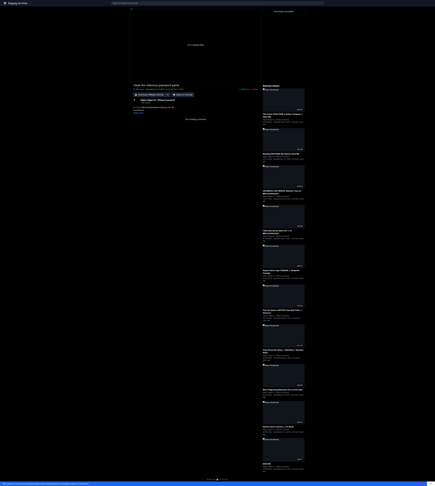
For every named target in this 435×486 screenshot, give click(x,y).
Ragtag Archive (17, 3)
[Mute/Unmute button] (141, 79)
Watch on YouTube (184, 94)
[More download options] (167, 94)
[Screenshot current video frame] (250, 78)
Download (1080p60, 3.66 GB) (150, 94)
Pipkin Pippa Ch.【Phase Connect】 (276, 119)
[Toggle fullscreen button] (255, 78)
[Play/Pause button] (136, 79)
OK (431, 483)
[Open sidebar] (5, 3)
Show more (138, 113)
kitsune (224, 479)
